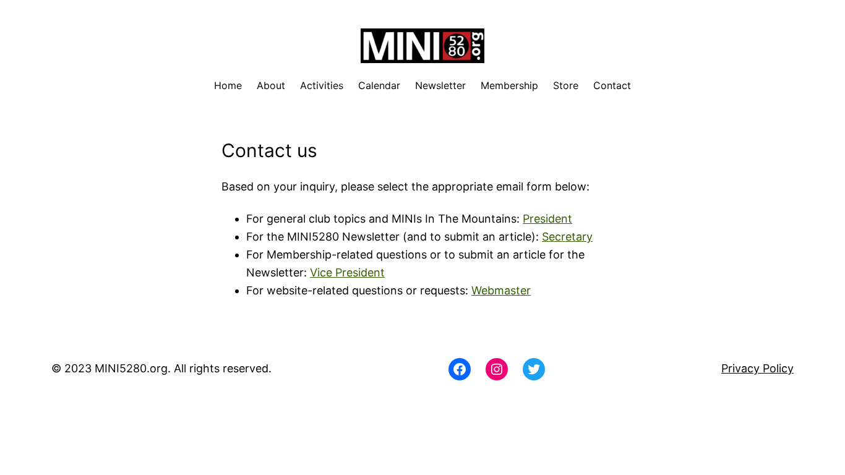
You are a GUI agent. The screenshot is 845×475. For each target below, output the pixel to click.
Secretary (567, 236)
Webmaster (501, 290)
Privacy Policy (757, 368)
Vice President (347, 272)
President (547, 218)
